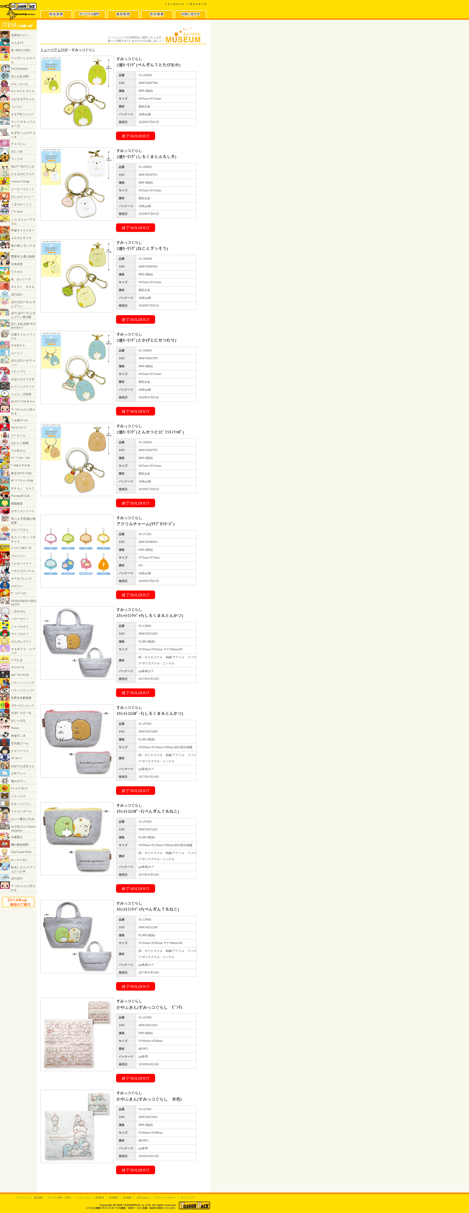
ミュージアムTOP (54, 50)
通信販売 (99, 1197)
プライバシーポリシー (165, 1197)
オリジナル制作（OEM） (59, 1197)
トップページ (22, 1197)
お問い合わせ (142, 1197)
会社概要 (127, 1197)
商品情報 (38, 1197)
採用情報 (113, 1197)
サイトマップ (187, 1197)
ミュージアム (83, 1197)
